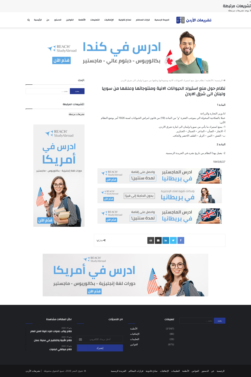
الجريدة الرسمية (162, 20)
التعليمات (95, 20)
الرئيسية (38, 20)
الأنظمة (82, 20)
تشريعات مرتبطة (77, 114)
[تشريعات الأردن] (194, 20)
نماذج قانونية (124, 20)
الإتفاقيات (109, 20)
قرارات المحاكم (143, 20)
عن (47, 20)
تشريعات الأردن (33, 370)
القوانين (70, 20)
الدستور (57, 20)
